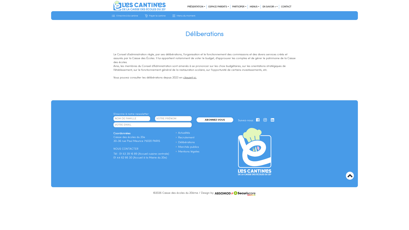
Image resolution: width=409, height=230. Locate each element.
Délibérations (186, 142)
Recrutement (186, 137)
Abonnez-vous (215, 119)
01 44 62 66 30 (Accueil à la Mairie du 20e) (140, 157)
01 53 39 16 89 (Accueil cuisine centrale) (144, 154)
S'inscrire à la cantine (127, 15)
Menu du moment (185, 15)
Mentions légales (188, 151)
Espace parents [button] (217, 7)
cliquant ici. (190, 77)
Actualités (184, 133)
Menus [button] (254, 7)
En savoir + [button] (269, 7)
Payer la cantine (157, 15)
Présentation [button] (195, 7)
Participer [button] (238, 7)
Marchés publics (188, 147)
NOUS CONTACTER (125, 149)
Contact (286, 7)
